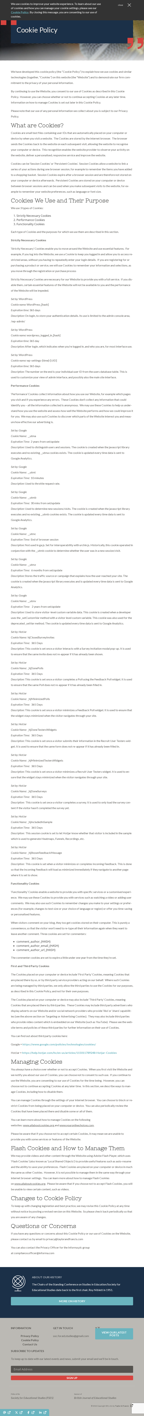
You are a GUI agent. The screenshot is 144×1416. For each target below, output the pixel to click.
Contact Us (29, 1344)
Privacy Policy (30, 1336)
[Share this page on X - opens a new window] (19, 1412)
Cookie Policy (30, 1340)
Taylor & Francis (122, 1406)
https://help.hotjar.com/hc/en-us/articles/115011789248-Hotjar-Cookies (69, 1052)
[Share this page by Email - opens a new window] (7, 1412)
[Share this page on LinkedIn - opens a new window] (42, 1412)
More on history (72, 1301)
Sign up (72, 1377)
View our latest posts (114, 1334)
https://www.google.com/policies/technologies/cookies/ (59, 1044)
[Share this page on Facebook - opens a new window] (31, 1412)
